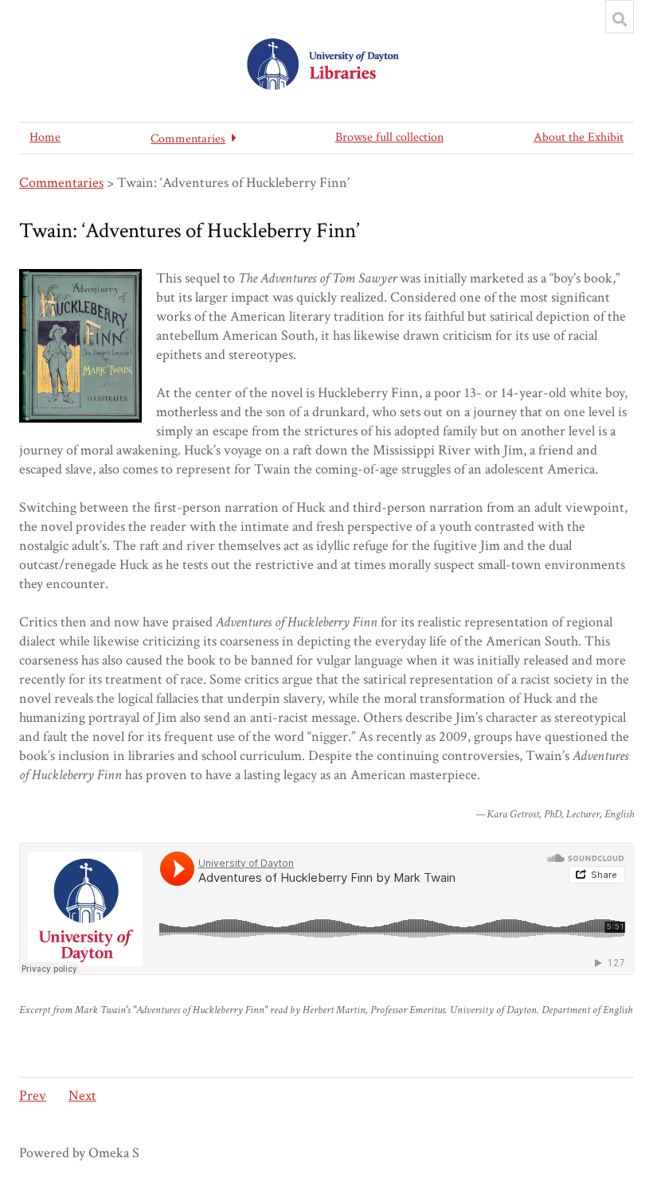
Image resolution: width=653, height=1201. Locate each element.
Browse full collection (389, 137)
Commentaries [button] (188, 139)
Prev (32, 1095)
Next (82, 1095)
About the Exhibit (579, 137)
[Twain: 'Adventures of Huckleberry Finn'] (80, 346)
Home (45, 137)
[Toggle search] (619, 19)
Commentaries (61, 183)
